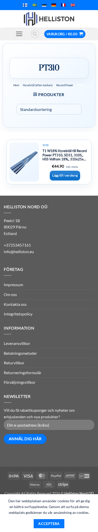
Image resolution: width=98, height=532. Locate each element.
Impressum (13, 284)
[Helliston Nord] (49, 19)
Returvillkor (14, 362)
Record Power (64, 85)
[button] (19, 33)
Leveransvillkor (17, 343)
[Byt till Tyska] (54, 5)
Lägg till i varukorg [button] (65, 175)
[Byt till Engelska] (73, 5)
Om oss (10, 294)
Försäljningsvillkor (19, 382)
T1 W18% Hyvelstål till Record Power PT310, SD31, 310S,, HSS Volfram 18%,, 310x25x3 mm (64, 155)
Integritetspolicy (18, 313)
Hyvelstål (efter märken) (38, 85)
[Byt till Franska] (63, 5)
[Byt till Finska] (25, 5)
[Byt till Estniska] (44, 5)
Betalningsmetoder (20, 353)
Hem (16, 85)
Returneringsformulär (22, 372)
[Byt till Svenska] (34, 5)
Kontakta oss (15, 304)
